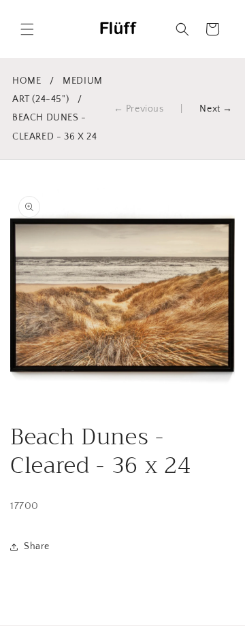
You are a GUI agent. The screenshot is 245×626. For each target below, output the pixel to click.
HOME (26, 81)
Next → (216, 108)
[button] (27, 29)
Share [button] (37, 546)
